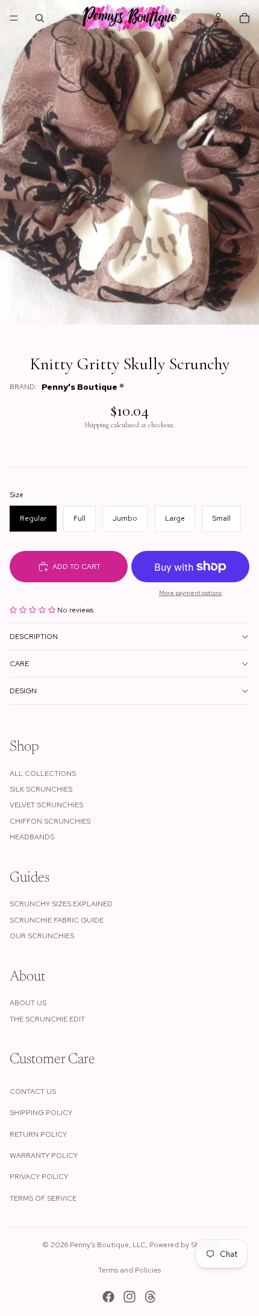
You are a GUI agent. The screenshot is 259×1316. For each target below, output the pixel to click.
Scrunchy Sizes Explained (61, 904)
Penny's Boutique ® (83, 386)
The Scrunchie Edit (47, 1019)
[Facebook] (108, 1296)
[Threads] (150, 1296)
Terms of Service (43, 1198)
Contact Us (33, 1091)
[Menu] (14, 18)
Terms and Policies (129, 1270)
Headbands (32, 837)
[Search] (40, 18)
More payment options (190, 593)
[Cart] (244, 18)
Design (23, 691)
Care (19, 664)
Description (34, 636)
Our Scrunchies (42, 936)
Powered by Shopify (183, 1245)
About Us (28, 1003)
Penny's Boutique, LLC (108, 1245)
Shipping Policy (41, 1112)
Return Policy (38, 1134)
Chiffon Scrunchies (50, 821)
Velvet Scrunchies (46, 805)
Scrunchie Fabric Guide (57, 920)
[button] (33, 610)
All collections (43, 773)
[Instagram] (129, 1296)
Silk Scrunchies (41, 789)
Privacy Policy (39, 1176)
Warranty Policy (44, 1155)
